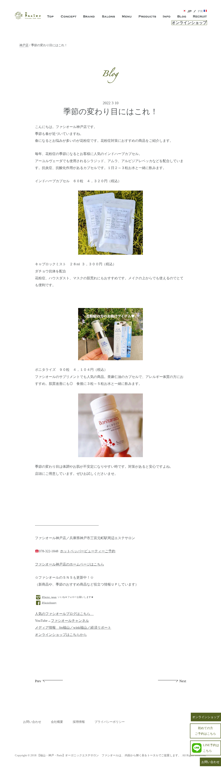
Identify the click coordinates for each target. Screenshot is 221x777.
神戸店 (23, 45)
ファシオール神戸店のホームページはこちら (69, 564)
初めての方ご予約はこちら (205, 730)
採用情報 (79, 721)
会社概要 (57, 721)
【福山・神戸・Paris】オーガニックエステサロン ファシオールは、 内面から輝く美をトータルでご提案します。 (109, 755)
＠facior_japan (49, 597)
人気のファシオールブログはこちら (64, 614)
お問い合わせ (32, 721)
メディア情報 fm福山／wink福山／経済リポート (73, 628)
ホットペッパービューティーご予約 (87, 551)
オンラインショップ (189, 23)
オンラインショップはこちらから (61, 635)
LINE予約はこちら (211, 747)
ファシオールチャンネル (70, 621)
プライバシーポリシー (110, 721)
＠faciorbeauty (49, 602)
